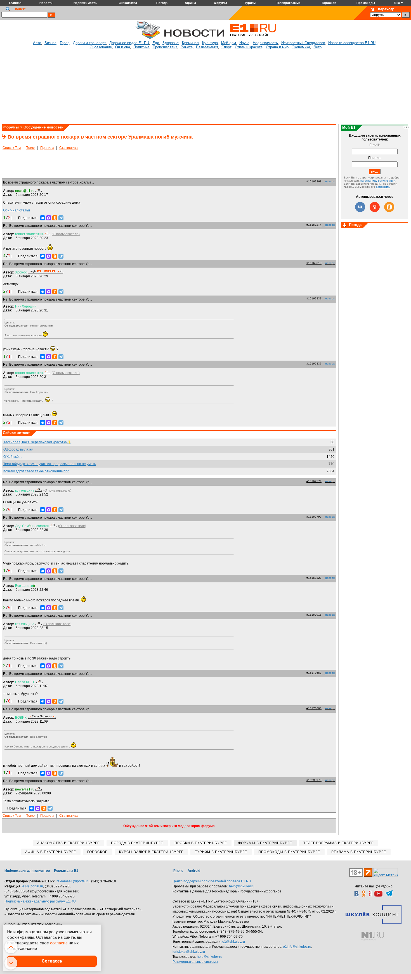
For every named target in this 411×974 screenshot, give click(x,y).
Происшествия (165, 47)
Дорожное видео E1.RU (129, 43)
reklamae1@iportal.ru (72, 881)
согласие (59, 943)
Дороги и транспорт (89, 43)
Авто (37, 43)
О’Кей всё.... (12, 457)
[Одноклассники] (54, 217)
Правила (47, 148)
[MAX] (48, 217)
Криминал (190, 43)
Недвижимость (265, 43)
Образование (101, 47)
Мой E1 (348, 127)
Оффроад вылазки (18, 449)
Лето (317, 47)
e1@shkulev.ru (233, 942)
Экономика (301, 47)
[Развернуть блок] (344, 225)
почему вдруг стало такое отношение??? (36, 471)
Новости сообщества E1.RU (351, 43)
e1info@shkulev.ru (297, 947)
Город (65, 43)
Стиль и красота (249, 47)
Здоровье (170, 43)
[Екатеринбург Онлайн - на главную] (253, 38)
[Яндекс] (375, 207)
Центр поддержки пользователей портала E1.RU (212, 881)
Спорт (226, 47)
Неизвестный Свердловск (303, 43)
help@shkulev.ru (241, 886)
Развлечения (207, 47)
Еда (155, 43)
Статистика (68, 148)
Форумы (11, 127)
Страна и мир (277, 47)
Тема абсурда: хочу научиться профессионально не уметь (49, 464)
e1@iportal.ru (32, 886)
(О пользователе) (66, 234)
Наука (244, 43)
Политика (141, 47)
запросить (383, 186)
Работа (187, 47)
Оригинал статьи (16, 210)
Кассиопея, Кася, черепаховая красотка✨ (37, 442)
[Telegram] (60, 217)
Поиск (30, 148)
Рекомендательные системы (195, 962)
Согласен (52, 961)
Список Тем (12, 148)
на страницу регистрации (377, 180)
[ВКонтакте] (42, 217)
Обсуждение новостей (43, 127)
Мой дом (228, 43)
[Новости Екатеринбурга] (148, 38)
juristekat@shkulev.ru (189, 952)
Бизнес (50, 43)
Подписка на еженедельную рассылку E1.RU (40, 901)
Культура (210, 43)
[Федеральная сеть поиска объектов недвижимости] (373, 936)
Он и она (122, 47)
